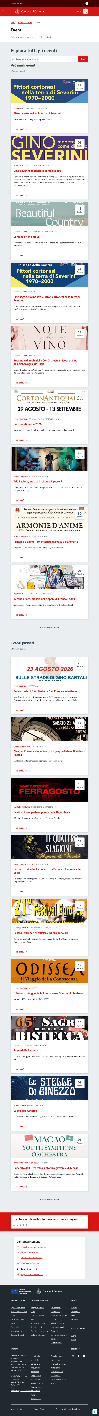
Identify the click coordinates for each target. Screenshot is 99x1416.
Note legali (55, 1367)
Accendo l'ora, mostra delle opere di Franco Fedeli (44, 599)
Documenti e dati (17, 1334)
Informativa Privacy (59, 1363)
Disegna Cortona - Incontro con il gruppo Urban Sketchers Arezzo (49, 753)
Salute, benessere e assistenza (59, 1336)
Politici (13, 1323)
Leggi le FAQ (36, 1375)
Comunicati (75, 1311)
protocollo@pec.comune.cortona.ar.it (25, 1390)
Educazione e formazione (56, 1309)
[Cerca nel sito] (85, 11)
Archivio (74, 1319)
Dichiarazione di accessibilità (57, 1373)
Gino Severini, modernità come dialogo (37, 170)
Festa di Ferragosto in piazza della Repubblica (42, 812)
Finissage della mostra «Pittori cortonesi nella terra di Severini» (47, 298)
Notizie (74, 1307)
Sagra (16, 1045)
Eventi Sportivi (20, 686)
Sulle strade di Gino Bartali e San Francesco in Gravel (46, 691)
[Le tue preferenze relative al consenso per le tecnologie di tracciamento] (94, 1411)
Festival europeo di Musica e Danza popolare (41, 933)
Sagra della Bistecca (26, 1050)
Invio (83, 59)
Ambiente (55, 1331)
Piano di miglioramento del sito (68, 1408)
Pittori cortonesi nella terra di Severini (37, 113)
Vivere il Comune (25, 22)
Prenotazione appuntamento (37, 1381)
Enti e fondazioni (17, 1319)
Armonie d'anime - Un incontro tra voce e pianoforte (46, 541)
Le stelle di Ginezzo (25, 1110)
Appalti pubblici (37, 1327)
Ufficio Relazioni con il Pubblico (19, 1377)
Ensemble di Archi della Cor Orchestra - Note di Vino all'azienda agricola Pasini (45, 362)
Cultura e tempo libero (37, 1317)
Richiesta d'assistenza (36, 1397)
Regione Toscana (16, 3)
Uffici (13, 1315)
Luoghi (73, 1335)
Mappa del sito (16, 1408)
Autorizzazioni (56, 1342)
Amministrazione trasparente (57, 1358)
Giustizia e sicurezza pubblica (59, 1317)
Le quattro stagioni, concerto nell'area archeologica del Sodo (47, 871)
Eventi (73, 1339)
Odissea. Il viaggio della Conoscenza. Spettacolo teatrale (48, 993)
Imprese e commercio (39, 1323)
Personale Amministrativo (17, 1329)
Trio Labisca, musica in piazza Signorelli (38, 481)
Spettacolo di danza (22, 927)
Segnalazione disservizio (36, 1389)
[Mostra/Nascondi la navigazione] (2, 11)
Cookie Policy (39, 1408)
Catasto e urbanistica (39, 1331)
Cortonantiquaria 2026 (28, 424)
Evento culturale (21, 231)
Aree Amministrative (19, 1311)
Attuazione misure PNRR (58, 1381)
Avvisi (73, 1315)
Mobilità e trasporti (38, 1334)
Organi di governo (18, 1307)
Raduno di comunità (22, 746)
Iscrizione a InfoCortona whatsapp (35, 1367)
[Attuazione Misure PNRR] (21, 1291)
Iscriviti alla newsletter (35, 1358)
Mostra (17, 108)
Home (13, 22)
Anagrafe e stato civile (37, 1309)
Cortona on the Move (26, 236)
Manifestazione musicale (24, 476)
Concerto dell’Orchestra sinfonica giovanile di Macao (46, 1168)
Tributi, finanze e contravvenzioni (57, 1325)
